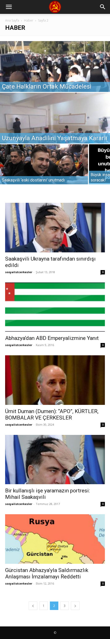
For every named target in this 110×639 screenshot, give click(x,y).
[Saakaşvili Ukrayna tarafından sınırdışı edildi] (55, 227)
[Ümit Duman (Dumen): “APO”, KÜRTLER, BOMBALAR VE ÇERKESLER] (55, 380)
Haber (28, 20)
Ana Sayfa (12, 20)
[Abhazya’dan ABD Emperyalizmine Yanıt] (55, 307)
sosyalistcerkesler (18, 272)
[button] (9, 7)
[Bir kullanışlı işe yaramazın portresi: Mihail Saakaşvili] (55, 459)
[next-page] (75, 606)
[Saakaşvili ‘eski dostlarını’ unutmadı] (44, 171)
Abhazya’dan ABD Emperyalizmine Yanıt (52, 338)
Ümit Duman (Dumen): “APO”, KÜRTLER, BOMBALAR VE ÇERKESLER (51, 414)
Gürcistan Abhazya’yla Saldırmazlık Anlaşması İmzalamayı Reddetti (46, 573)
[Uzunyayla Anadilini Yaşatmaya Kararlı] (55, 127)
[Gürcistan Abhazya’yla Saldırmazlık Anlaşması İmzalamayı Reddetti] (55, 539)
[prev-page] (33, 606)
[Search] (103, 7)
